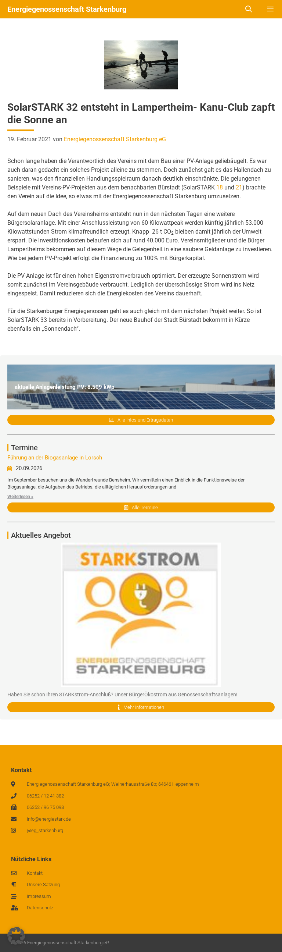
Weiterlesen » (20, 496)
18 (219, 187)
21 (239, 187)
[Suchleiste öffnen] (249, 9)
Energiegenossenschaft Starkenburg (66, 9)
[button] (16, 936)
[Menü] (270, 9)
